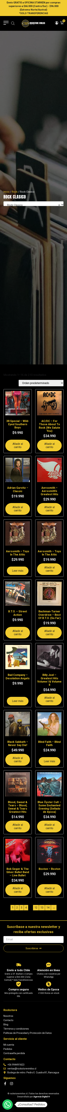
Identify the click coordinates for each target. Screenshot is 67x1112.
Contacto (8, 1020)
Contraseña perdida (14, 1053)
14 (47, 907)
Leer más (17, 570)
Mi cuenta (8, 1044)
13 (41, 907)
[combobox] (33, 203)
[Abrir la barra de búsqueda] (13, 23)
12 (35, 907)
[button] (7, 1104)
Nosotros (8, 1016)
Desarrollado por (33, 1096)
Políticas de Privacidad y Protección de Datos (27, 1033)
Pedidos (7, 1049)
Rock (15, 191)
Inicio (6, 191)
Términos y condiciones (16, 1028)
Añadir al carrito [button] (18, 445)
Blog (5, 1024)
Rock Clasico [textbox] (32, 205)
